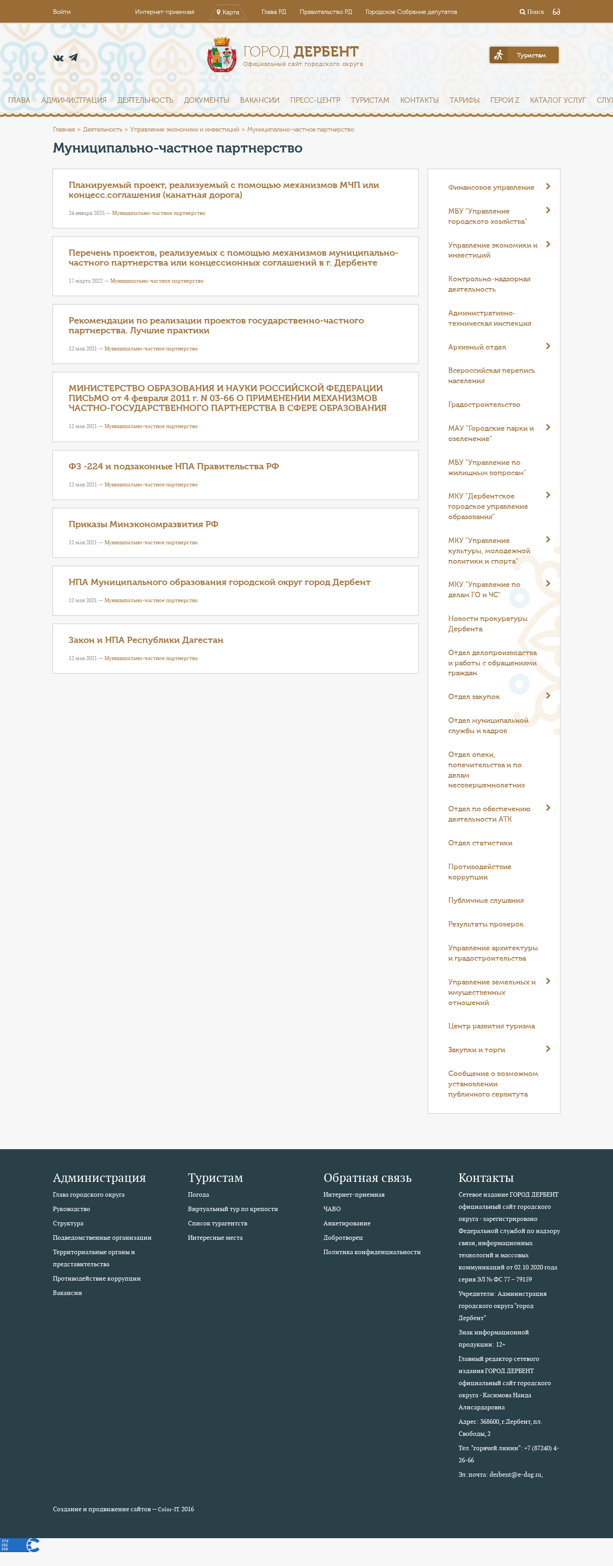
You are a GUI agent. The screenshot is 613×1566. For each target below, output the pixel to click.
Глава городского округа (89, 1194)
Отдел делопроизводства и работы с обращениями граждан (492, 663)
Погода (198, 1194)
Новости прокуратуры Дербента (488, 624)
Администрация (74, 100)
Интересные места (215, 1238)
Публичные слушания (486, 901)
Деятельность (145, 100)
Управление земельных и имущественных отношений (492, 992)
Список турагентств (217, 1223)
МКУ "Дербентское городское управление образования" (488, 506)
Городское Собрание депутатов (411, 12)
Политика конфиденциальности (372, 1252)
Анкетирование (347, 1223)
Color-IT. (169, 1509)
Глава (19, 100)
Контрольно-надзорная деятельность (489, 284)
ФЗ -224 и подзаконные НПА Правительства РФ (174, 466)
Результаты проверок (486, 924)
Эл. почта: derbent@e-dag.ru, (501, 1474)
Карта (231, 12)
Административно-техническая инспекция (489, 318)
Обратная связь (368, 1177)
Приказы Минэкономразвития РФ (144, 524)
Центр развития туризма (491, 1026)
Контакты (419, 100)
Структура (68, 1223)
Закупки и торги (476, 1050)
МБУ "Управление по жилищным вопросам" (487, 468)
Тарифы (465, 100)
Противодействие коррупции (480, 872)
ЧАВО (332, 1209)
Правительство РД (326, 12)
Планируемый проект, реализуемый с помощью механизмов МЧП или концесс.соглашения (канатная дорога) (224, 190)
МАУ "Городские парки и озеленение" (491, 433)
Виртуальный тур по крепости (233, 1209)
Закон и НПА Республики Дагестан (146, 640)
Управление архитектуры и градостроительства (493, 953)
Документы (206, 100)
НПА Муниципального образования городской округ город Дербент (220, 582)
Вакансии (260, 100)
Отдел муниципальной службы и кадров (488, 726)
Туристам (370, 100)
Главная (64, 129)
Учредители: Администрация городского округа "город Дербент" (503, 1306)
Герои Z (504, 100)
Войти (61, 12)
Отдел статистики (480, 843)
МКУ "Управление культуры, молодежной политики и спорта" (489, 551)
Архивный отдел (477, 347)
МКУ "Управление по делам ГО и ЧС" (484, 590)
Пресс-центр (315, 100)
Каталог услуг (558, 100)
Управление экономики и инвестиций (184, 129)
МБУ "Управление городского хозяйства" (487, 216)
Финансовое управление (491, 188)
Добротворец (343, 1238)
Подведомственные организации (102, 1238)
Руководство (71, 1209)
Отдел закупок (474, 697)
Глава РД (274, 12)
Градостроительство (484, 405)
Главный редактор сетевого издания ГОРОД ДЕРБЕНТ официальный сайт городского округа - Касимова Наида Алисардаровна (505, 1383)
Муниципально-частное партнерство (159, 213)
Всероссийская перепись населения (491, 376)
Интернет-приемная (164, 12)
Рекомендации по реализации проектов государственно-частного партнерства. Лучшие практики (216, 325)
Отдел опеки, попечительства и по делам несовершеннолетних (486, 770)
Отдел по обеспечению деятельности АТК (489, 814)
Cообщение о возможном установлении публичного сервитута (493, 1084)
